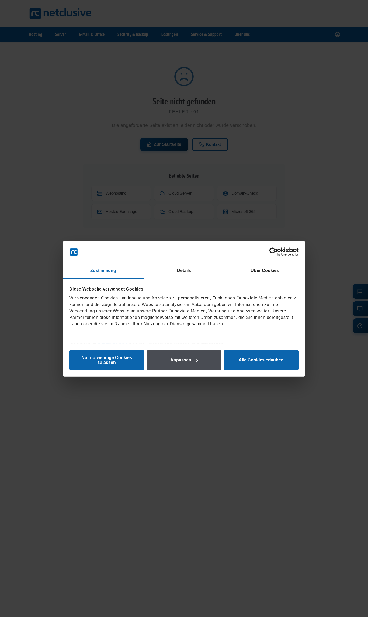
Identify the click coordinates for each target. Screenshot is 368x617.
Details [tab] (184, 270)
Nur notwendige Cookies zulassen (106, 360)
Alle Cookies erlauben (261, 360)
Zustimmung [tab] (103, 270)
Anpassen (180, 360)
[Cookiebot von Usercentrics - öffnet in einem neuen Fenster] (275, 251)
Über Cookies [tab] (265, 270)
